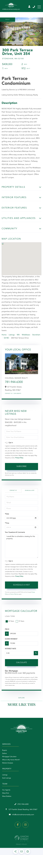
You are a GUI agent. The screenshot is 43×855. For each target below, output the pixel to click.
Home (4, 335)
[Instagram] (25, 825)
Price (7, 629)
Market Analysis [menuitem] (7, 763)
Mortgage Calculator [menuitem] (9, 756)
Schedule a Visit (29, 490)
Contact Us (8, 393)
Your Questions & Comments (15, 532)
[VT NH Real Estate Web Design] (21, 838)
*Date (7, 514)
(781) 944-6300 (34, 7)
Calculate (21, 662)
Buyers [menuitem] (4, 750)
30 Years (11, 621)
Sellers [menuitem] (4, 753)
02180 (6, 338)
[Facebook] (18, 825)
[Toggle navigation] (39, 7)
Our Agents (17, 393)
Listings (12, 335)
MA (18, 335)
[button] (3, 31)
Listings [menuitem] (4, 775)
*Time (7, 523)
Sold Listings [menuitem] (6, 778)
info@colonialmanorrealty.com (23, 815)
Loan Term (10, 616)
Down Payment (11, 639)
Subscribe (22, 466)
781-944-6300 (14, 382)
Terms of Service (14, 594)
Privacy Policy (19, 457)
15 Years (21, 621)
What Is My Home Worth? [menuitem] (11, 760)
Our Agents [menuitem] (6, 790)
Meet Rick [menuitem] (5, 793)
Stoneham (36, 335)
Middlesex (26, 335)
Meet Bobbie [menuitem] (6, 796)
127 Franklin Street (22, 809)
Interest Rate (10, 649)
